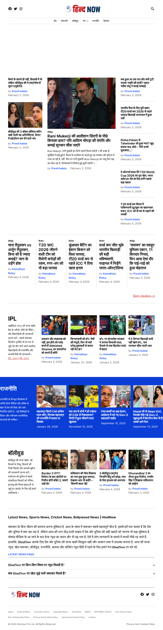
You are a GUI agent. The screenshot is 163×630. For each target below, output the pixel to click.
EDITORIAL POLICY (103, 612)
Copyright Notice (60, 612)
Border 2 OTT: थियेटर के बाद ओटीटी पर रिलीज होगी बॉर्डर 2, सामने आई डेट (55, 478)
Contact (92, 617)
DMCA (88, 612)
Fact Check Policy (123, 612)
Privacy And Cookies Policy (45, 617)
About (10, 612)
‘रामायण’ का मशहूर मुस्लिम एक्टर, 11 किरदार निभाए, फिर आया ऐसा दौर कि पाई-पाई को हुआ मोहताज (142, 256)
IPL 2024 (13, 358)
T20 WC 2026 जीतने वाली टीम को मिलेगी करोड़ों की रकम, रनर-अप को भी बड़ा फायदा (51, 256)
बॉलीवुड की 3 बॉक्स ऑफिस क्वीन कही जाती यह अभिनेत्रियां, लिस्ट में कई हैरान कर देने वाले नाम (24, 135)
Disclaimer (76, 612)
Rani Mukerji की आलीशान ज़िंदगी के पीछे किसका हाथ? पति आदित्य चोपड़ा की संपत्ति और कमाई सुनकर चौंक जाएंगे (78, 141)
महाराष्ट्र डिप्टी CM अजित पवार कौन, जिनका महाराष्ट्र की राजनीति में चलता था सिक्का (50, 416)
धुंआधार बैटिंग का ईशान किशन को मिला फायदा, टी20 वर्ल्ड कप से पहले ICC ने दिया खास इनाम (81, 256)
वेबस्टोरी (64, 20)
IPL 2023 (24, 358)
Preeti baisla (19, 91)
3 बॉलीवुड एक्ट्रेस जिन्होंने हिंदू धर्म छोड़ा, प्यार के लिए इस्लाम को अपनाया (112, 477)
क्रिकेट (106, 20)
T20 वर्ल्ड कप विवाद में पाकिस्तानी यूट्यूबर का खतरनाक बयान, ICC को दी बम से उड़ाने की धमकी (137, 209)
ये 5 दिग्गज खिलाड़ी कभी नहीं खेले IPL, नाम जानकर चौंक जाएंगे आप (140, 342)
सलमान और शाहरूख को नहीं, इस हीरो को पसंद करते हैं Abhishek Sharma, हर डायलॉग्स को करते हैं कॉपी (54, 345)
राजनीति (95, 20)
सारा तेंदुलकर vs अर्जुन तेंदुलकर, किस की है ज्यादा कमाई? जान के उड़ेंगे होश (19, 254)
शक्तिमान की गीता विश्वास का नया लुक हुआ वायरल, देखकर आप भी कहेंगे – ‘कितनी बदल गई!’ (83, 478)
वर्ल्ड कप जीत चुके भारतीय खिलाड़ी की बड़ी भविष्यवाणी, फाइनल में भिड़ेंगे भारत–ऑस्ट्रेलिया (111, 256)
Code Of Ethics (23, 612)
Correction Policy (41, 612)
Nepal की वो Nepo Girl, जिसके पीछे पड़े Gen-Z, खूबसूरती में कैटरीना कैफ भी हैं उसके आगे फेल (148, 416)
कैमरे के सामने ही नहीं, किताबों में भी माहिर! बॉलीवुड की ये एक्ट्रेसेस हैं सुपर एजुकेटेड (25, 83)
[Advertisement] (81, 47)
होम (55, 20)
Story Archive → (144, 295)
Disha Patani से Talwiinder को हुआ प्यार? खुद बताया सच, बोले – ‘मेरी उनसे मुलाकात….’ (137, 145)
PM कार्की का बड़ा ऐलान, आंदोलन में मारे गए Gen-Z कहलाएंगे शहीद (114, 415)
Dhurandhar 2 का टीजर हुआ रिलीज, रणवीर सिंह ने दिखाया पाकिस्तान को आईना (140, 478)
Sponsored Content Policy (73, 617)
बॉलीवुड (75, 20)
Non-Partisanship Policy (19, 617)
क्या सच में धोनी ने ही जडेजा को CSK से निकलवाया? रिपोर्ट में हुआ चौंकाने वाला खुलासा (82, 416)
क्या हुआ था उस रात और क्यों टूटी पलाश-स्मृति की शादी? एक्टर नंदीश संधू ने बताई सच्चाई (137, 83)
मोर (84, 20)
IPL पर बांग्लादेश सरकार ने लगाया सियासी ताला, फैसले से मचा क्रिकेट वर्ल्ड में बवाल (112, 344)
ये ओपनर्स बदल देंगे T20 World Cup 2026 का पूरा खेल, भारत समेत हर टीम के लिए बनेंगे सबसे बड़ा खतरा (137, 177)
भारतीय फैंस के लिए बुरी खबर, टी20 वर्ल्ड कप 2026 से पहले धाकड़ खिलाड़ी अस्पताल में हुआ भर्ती (136, 113)
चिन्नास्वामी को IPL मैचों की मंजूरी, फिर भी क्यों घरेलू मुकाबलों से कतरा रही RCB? (82, 344)
